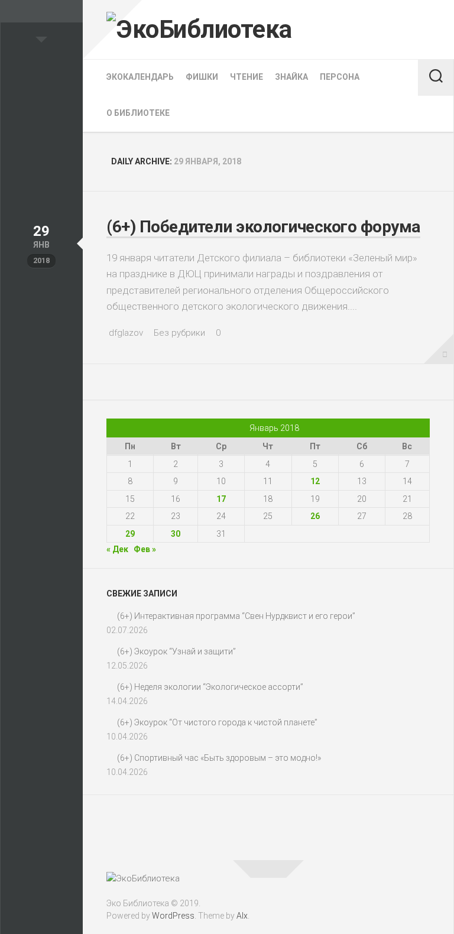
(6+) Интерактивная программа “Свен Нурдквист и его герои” (236, 616)
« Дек (117, 549)
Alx (242, 915)
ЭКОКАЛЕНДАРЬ (140, 77)
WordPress (173, 915)
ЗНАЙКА (291, 77)
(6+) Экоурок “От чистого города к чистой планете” (217, 722)
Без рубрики (179, 332)
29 (130, 534)
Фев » (145, 549)
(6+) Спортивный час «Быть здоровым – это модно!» (219, 758)
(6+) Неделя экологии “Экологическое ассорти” (210, 687)
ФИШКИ (202, 77)
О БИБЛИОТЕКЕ (138, 113)
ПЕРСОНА (339, 77)
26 (315, 516)
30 (175, 534)
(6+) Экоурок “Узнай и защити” (176, 651)
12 (315, 481)
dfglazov (126, 332)
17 (221, 499)
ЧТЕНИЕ (246, 77)
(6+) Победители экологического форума (263, 226)
